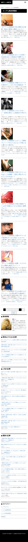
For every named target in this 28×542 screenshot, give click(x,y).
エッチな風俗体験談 (6, 513)
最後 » (14, 313)
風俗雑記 (3, 516)
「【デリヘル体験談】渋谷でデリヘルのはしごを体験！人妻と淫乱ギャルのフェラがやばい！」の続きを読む (14, 185)
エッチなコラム (5, 506)
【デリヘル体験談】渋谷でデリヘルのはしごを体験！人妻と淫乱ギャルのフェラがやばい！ (13, 174)
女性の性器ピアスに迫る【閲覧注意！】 (11, 426)
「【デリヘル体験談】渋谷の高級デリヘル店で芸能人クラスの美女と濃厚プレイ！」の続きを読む (14, 216)
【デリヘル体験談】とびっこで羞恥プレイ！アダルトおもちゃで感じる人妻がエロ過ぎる (13, 143)
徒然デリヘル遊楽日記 (6, 2)
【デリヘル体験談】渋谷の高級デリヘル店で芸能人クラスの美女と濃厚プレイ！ (13, 206)
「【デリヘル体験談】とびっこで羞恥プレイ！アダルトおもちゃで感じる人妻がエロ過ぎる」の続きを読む (14, 153)
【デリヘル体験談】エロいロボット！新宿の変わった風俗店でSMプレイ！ (14, 113)
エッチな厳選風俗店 (6, 510)
